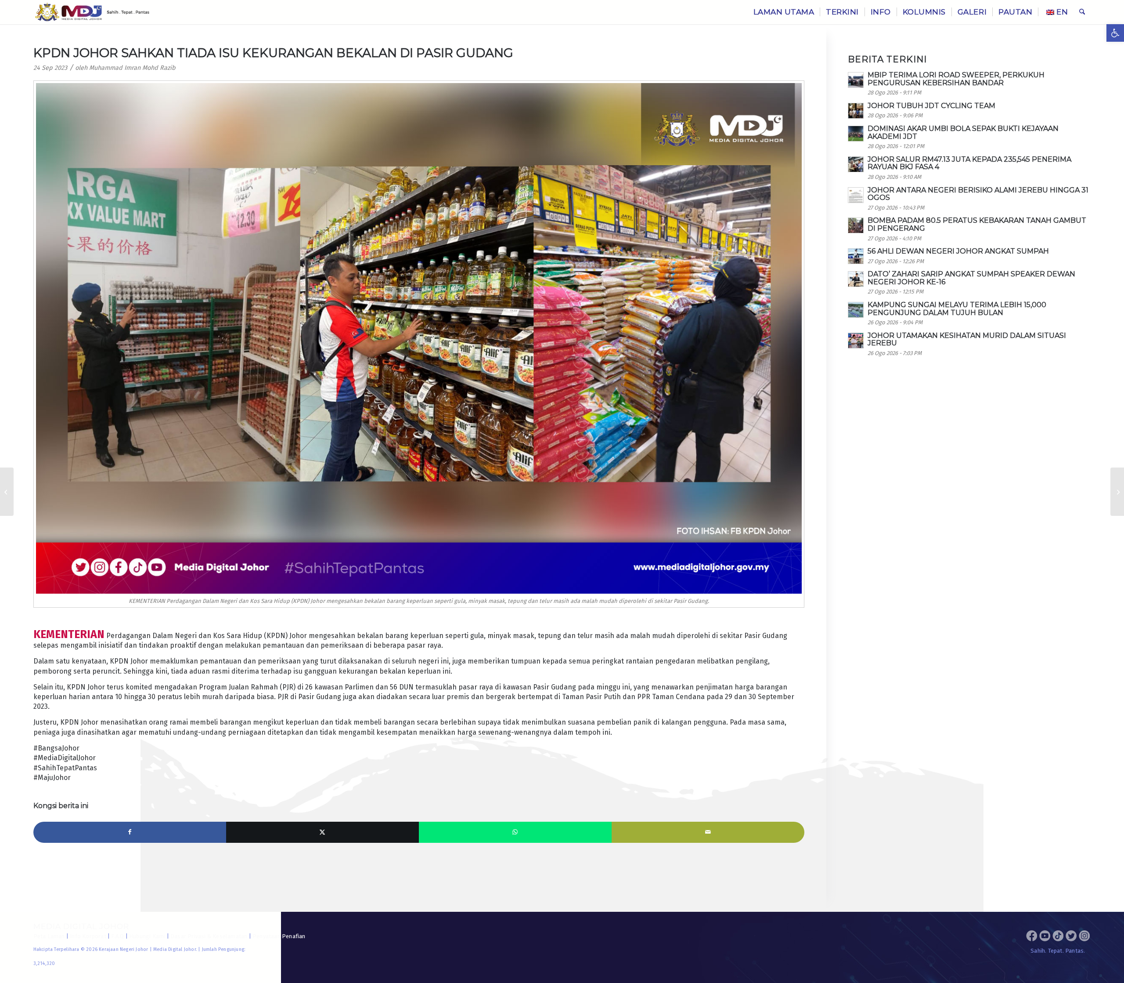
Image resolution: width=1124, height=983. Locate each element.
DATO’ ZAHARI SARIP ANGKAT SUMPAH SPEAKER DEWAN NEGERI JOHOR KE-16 (971, 278)
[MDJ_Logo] (92, 12)
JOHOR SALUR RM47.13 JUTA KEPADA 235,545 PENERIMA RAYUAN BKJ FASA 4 (969, 163)
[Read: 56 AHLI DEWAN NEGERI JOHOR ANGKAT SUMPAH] (856, 256)
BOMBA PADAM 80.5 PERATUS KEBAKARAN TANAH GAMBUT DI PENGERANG (977, 224)
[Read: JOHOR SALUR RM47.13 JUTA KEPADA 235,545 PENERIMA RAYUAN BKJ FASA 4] (856, 164)
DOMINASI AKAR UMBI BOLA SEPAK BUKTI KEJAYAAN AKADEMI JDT (963, 132)
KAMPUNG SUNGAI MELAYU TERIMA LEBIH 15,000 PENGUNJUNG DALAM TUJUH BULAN (957, 309)
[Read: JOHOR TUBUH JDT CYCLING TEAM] (856, 111)
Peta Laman (49, 936)
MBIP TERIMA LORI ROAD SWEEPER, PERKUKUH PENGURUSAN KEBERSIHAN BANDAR (956, 79)
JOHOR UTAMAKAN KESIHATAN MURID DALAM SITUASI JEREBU (967, 339)
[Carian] (1082, 12)
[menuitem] (784, 12)
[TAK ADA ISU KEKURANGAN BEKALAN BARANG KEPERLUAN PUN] (1117, 492)
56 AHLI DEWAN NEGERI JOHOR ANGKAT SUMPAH (958, 251)
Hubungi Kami (147, 936)
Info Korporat (88, 936)
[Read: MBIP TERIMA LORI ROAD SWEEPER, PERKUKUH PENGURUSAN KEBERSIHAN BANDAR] (856, 80)
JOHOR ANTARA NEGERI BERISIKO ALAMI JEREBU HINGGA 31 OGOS (978, 194)
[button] (1115, 33)
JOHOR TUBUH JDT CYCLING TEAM (931, 106)
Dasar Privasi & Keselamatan (208, 936)
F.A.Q (117, 936)
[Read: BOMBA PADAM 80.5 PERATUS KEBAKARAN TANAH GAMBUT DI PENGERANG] (856, 225)
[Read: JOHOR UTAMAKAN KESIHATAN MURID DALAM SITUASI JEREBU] (856, 340)
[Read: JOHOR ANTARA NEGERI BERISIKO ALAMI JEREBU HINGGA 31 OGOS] (856, 195)
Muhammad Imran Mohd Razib (132, 68)
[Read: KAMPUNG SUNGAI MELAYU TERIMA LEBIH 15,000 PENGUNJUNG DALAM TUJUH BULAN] (856, 310)
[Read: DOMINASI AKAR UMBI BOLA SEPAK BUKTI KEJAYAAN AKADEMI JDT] (856, 133)
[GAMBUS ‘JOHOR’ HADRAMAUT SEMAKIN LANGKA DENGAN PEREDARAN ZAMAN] (7, 492)
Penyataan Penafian (279, 936)
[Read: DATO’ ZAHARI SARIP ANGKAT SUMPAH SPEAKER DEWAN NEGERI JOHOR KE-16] (856, 279)
